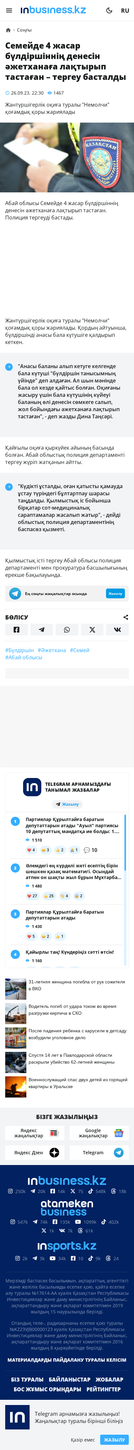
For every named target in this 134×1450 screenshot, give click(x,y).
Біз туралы (27, 1379)
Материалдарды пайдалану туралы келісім (67, 1360)
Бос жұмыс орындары (47, 1389)
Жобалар (109, 1379)
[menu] (9, 10)
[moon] (109, 10)
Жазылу (114, 1440)
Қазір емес (83, 1440)
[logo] (59, 10)
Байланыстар (69, 1379)
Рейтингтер (104, 1389)
